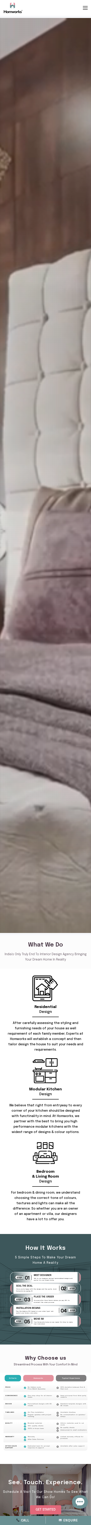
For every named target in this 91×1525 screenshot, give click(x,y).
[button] (45, 1509)
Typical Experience (71, 1378)
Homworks (38, 1378)
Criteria (13, 1378)
